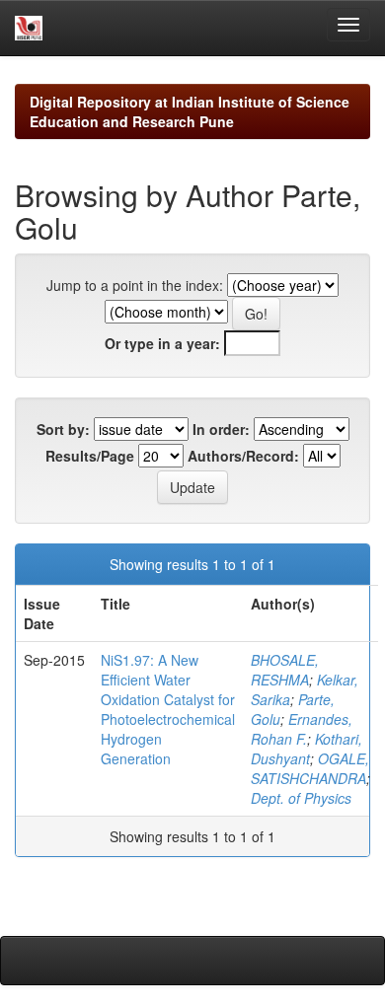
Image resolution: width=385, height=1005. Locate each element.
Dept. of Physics (301, 798)
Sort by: (63, 429)
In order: (221, 429)
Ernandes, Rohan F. (301, 729)
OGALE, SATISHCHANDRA (310, 768)
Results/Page (89, 456)
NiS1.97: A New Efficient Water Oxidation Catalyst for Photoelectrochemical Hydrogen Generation (168, 709)
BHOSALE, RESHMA (285, 669)
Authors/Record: (243, 456)
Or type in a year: (162, 343)
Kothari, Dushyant (306, 748)
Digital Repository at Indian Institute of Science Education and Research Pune (189, 111)
